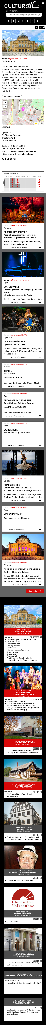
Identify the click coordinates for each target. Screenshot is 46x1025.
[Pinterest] (11, 159)
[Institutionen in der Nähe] (34, 637)
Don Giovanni (11, 648)
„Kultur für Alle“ (12, 922)
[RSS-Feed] (40, 27)
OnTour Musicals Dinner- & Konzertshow (23, 693)
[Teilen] (43, 27)
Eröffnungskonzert (13, 644)
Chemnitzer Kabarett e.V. (23, 1002)
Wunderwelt (11, 654)
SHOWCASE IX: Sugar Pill (21, 640)
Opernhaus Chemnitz (24, 632)
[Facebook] (5, 159)
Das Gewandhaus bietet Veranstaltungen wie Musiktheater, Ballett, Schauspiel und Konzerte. (24, 838)
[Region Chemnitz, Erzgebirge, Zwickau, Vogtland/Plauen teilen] (32, 21)
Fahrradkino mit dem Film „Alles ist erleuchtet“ (24, 983)
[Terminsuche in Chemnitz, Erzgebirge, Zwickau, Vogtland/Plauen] (14, 21)
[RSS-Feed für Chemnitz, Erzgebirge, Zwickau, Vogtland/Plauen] (27, 21)
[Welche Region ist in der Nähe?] (22, 21)
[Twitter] (8, 159)
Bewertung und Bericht (19, 59)
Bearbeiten (33, 591)
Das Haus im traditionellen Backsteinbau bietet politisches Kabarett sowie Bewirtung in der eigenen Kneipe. (24, 1012)
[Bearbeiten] (36, 27)
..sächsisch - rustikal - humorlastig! (20, 881)
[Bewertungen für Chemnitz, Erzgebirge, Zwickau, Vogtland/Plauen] (38, 21)
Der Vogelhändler (13, 646)
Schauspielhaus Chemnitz (24, 743)
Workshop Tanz (12, 652)
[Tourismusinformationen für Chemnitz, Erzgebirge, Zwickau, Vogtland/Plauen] (18, 21)
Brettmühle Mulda (23, 786)
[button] (23, 109)
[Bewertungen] (41, 637)
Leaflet (40, 123)
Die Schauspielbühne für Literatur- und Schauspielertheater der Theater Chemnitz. (22, 752)
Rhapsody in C (12, 656)
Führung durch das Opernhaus (18, 650)
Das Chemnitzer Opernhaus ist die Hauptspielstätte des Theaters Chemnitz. (22, 659)
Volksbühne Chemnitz (23, 914)
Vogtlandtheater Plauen (23, 955)
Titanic (13, 642)
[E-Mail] (14, 159)
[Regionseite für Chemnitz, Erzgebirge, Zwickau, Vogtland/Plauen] (8, 21)
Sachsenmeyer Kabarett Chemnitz (23, 872)
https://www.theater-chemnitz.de (17, 154)
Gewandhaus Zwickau (23, 829)
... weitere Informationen (18, 248)
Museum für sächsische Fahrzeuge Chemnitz (24, 976)
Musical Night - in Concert (16, 701)
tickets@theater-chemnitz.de (22, 151)
